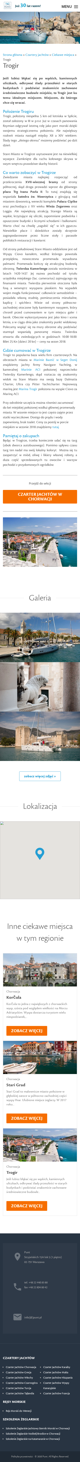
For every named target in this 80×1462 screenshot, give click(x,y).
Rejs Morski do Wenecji (18, 1411)
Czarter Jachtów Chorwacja (21, 1367)
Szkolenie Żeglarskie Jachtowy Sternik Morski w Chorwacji (38, 1428)
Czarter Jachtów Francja (56, 1393)
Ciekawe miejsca (63, 55)
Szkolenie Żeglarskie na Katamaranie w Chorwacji (33, 1439)
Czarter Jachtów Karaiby (56, 1367)
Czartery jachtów (37, 55)
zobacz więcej (27, 1031)
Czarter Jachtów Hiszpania (57, 1378)
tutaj (55, 427)
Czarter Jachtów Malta (55, 1372)
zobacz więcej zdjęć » (40, 776)
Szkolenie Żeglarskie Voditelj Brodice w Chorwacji (33, 1434)
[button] (39, 854)
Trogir (11, 1172)
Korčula (13, 997)
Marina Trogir (27, 389)
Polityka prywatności (22, 1456)
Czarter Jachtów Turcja (18, 1388)
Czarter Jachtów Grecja (18, 1372)
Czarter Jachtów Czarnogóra (21, 1383)
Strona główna (12, 55)
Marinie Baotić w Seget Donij (55, 360)
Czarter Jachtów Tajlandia (20, 1393)
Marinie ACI (30, 370)
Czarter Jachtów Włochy (19, 1378)
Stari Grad (15, 1085)
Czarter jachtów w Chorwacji (40, 497)
